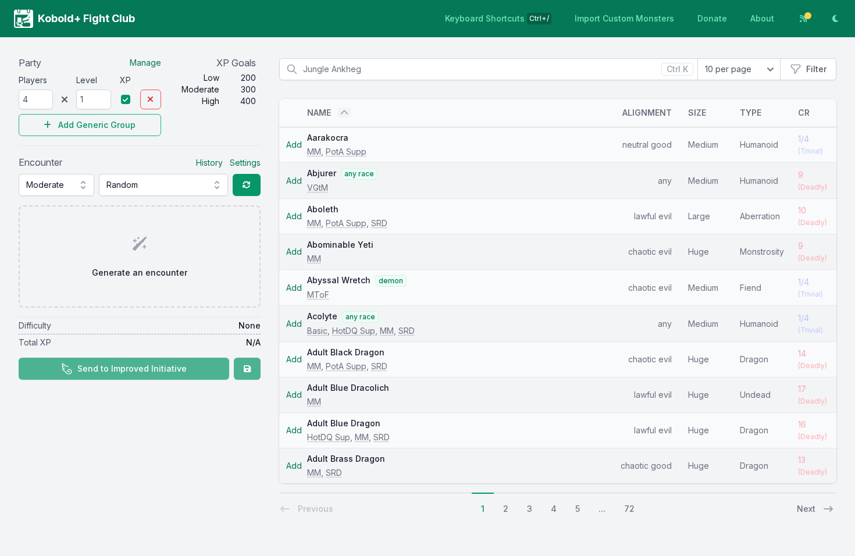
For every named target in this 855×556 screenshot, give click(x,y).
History (209, 162)
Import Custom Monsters (624, 18)
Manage (145, 62)
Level (86, 80)
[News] (803, 18)
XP (125, 80)
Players (33, 80)
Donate (712, 18)
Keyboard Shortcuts (497, 18)
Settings (245, 162)
